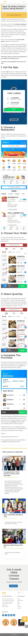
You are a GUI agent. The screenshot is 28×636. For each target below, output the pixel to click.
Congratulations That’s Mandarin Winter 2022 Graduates (11, 473)
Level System (20, 600)
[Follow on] (14, 614)
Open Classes (5, 606)
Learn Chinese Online (7, 603)
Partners (19, 606)
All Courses (4, 605)
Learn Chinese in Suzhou (7, 601)
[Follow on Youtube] (9, 615)
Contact (19, 608)
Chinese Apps (17, 15)
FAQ (18, 605)
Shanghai (20, 548)
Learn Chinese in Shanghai (8, 600)
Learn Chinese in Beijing (7, 598)
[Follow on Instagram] (3, 615)
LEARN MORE (13, 586)
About (18, 598)
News (16, 477)
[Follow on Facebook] (6, 615)
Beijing (12, 477)
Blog (18, 601)
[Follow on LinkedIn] (11, 615)
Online (15, 518)
